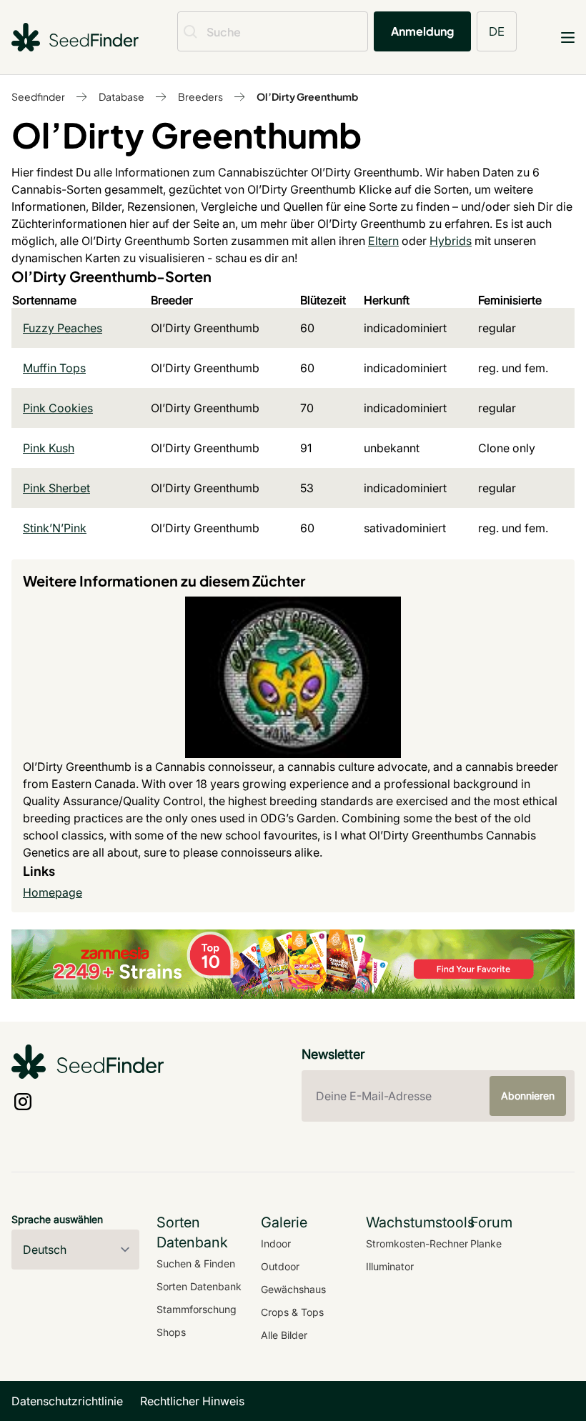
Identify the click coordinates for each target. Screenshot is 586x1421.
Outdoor (280, 1266)
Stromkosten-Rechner (417, 1243)
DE (497, 31)
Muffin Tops (54, 368)
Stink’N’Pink (54, 528)
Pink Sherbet (56, 488)
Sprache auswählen (57, 1219)
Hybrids (450, 241)
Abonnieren (528, 1096)
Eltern (383, 241)
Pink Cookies (58, 408)
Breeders (200, 96)
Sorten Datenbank (199, 1286)
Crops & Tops (292, 1312)
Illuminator (390, 1266)
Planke (486, 1243)
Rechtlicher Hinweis (192, 1401)
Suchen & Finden (196, 1263)
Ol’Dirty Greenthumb (307, 96)
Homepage (52, 892)
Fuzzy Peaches (62, 328)
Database (121, 96)
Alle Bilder (284, 1335)
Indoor (276, 1243)
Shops (171, 1332)
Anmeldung (422, 31)
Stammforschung (197, 1309)
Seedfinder (38, 96)
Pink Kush (48, 448)
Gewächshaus (293, 1289)
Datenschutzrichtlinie (67, 1401)
